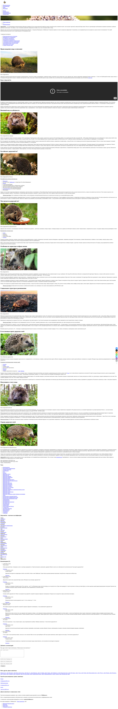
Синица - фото (58, 674)
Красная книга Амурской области (10, 496)
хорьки (4, 369)
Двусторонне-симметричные (9, 468)
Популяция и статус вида (8, 44)
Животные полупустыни (8, 487)
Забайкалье (12, 182)
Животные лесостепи (7, 482)
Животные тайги (6, 492)
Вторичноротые (6, 467)
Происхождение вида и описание (10, 36)
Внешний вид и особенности (9, 37)
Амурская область (7, 188)
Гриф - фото (86, 673)
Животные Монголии (7, 484)
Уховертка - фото (19, 674)
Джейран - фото (12, 674)
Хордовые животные (7, 508)
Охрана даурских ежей (8, 45)
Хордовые (2, 530)
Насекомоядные (6, 500)
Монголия (5, 181)
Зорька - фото (50, 673)
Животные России (7, 488)
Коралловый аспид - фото (94, 673)
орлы (8, 366)
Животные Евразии (7, 476)
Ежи (68, 373)
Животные (2, 521)
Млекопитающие (4, 538)
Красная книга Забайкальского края (10, 497)
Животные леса (6, 481)
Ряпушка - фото (36, 673)
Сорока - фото (6, 674)
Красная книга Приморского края (10, 498)
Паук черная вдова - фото (21, 673)
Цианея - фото (109, 673)
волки (4, 365)
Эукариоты (5, 511)
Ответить (5, 569)
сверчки (4, 237)
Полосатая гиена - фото (66, 673)
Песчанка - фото (12, 673)
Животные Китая (6, 478)
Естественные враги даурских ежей (10, 43)
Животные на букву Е (7, 486)
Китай (4, 183)
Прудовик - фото (74, 673)
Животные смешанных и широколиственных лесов (14, 489)
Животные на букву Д (7, 485)
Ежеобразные (6, 470)
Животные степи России (8, 491)
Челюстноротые (6, 509)
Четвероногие (6, 510)
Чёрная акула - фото (4, 673)
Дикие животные (20, 701)
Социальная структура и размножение (11, 41)
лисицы (4, 364)
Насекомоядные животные (8, 501)
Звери (4, 495)
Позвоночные (6, 505)
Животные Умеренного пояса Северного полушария (14, 494)
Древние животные (7, 469)
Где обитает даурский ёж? (8, 38)
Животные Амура (6, 474)
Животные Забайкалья (7, 477)
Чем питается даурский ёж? (9, 39)
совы (19, 371)
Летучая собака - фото (27, 674)
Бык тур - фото (30, 673)
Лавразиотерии (6, 499)
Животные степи (6, 490)
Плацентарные (6, 504)
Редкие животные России (8, 506)
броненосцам (59, 457)
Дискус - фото (103, 673)
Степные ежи (6, 507)
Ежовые (4, 472)
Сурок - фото (81, 673)
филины (22, 371)
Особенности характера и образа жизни (11, 40)
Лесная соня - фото (66, 674)
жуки (4, 232)
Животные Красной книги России (10, 480)
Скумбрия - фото (43, 673)
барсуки (4, 368)
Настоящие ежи (6, 503)
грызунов (90, 77)
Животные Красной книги (8, 479)
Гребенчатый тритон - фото (38, 674)
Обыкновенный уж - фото (49, 674)
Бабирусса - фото (56, 673)
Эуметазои (5, 513)
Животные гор (6, 475)
